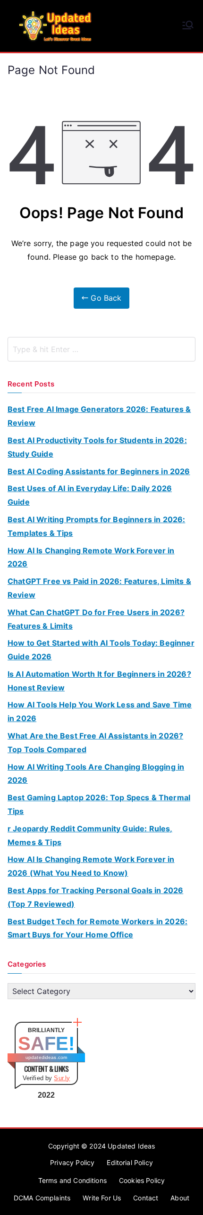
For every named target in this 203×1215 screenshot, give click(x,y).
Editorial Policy (130, 1162)
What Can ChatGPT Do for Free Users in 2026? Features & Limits (96, 619)
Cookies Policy (142, 1180)
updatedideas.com (46, 1057)
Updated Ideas (131, 1146)
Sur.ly (62, 1078)
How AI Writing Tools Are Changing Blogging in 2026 (96, 773)
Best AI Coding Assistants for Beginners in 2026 (99, 471)
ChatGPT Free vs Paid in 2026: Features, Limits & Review (99, 587)
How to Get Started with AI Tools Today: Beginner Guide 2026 (101, 649)
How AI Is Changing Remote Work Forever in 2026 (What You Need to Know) (91, 866)
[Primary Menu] (187, 25)
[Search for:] (101, 349)
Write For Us (102, 1198)
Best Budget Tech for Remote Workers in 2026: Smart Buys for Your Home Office (97, 928)
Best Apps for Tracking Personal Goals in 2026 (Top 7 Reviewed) (95, 897)
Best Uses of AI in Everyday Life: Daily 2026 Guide (90, 495)
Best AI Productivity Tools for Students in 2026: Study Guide (97, 447)
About (179, 1198)
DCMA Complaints (42, 1198)
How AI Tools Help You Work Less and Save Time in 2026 (100, 711)
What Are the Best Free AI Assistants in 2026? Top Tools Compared (95, 742)
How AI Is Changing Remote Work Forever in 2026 (91, 557)
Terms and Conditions (72, 1180)
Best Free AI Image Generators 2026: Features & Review (99, 415)
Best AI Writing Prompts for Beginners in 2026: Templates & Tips (96, 526)
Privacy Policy (72, 1162)
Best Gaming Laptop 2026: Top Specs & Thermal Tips (99, 804)
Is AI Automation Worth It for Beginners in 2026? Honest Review (99, 680)
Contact (145, 1198)
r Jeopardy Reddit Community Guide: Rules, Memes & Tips (90, 835)
